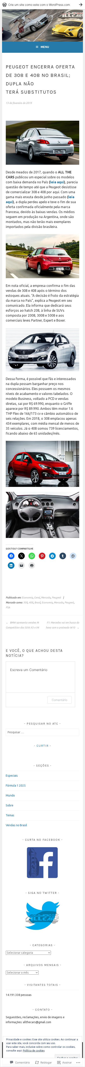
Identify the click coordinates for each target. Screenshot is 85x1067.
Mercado (46, 597)
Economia (27, 597)
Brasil (37, 602)
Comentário (59, 700)
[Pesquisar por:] (42, 732)
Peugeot (56, 597)
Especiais (12, 775)
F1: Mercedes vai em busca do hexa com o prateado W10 (62, 625)
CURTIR (43, 745)
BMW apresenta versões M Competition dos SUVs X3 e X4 (22, 625)
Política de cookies (34, 1050)
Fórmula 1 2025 (16, 785)
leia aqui (57, 182)
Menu (45, 47)
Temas (10, 815)
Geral (37, 597)
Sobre (9, 805)
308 (25, 602)
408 (31, 602)
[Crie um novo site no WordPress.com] (42, 4)
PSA (8, 607)
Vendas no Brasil (16, 825)
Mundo (10, 795)
